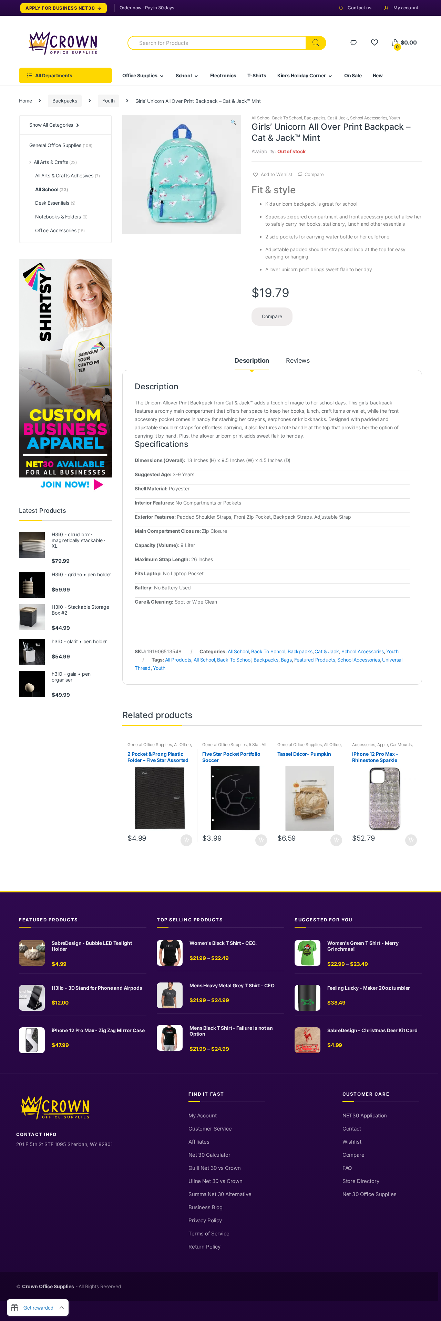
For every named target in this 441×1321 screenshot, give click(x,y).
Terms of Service (208, 1234)
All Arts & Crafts (55, 162)
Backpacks (64, 101)
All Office (182, 744)
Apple (382, 744)
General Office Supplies (149, 744)
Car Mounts (401, 744)
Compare (314, 174)
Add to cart (186, 840)
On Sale (353, 75)
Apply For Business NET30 (60, 8)
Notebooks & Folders (61, 216)
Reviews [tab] (298, 361)
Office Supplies (139, 75)
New (378, 75)
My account (406, 7)
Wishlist (351, 1142)
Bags (286, 660)
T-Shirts (256, 75)
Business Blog (205, 1207)
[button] (233, 123)
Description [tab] (252, 361)
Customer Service (210, 1129)
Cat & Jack (337, 117)
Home (25, 101)
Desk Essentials (55, 203)
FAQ (347, 1168)
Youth (108, 101)
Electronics (223, 75)
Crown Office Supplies (48, 1286)
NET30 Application (364, 1116)
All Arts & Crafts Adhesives (67, 175)
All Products (178, 660)
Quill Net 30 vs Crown (214, 1168)
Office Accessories (60, 230)
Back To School (287, 117)
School (184, 75)
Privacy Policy (205, 1220)
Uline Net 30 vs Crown (215, 1181)
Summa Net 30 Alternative (220, 1194)
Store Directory (360, 1181)
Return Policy (204, 1247)
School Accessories (368, 117)
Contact (351, 1129)
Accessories (363, 744)
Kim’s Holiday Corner (301, 75)
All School (261, 117)
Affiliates (198, 1142)
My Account (202, 1116)
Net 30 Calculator (209, 1155)
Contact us (359, 7)
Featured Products (314, 660)
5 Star (254, 744)
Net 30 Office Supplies (369, 1194)
